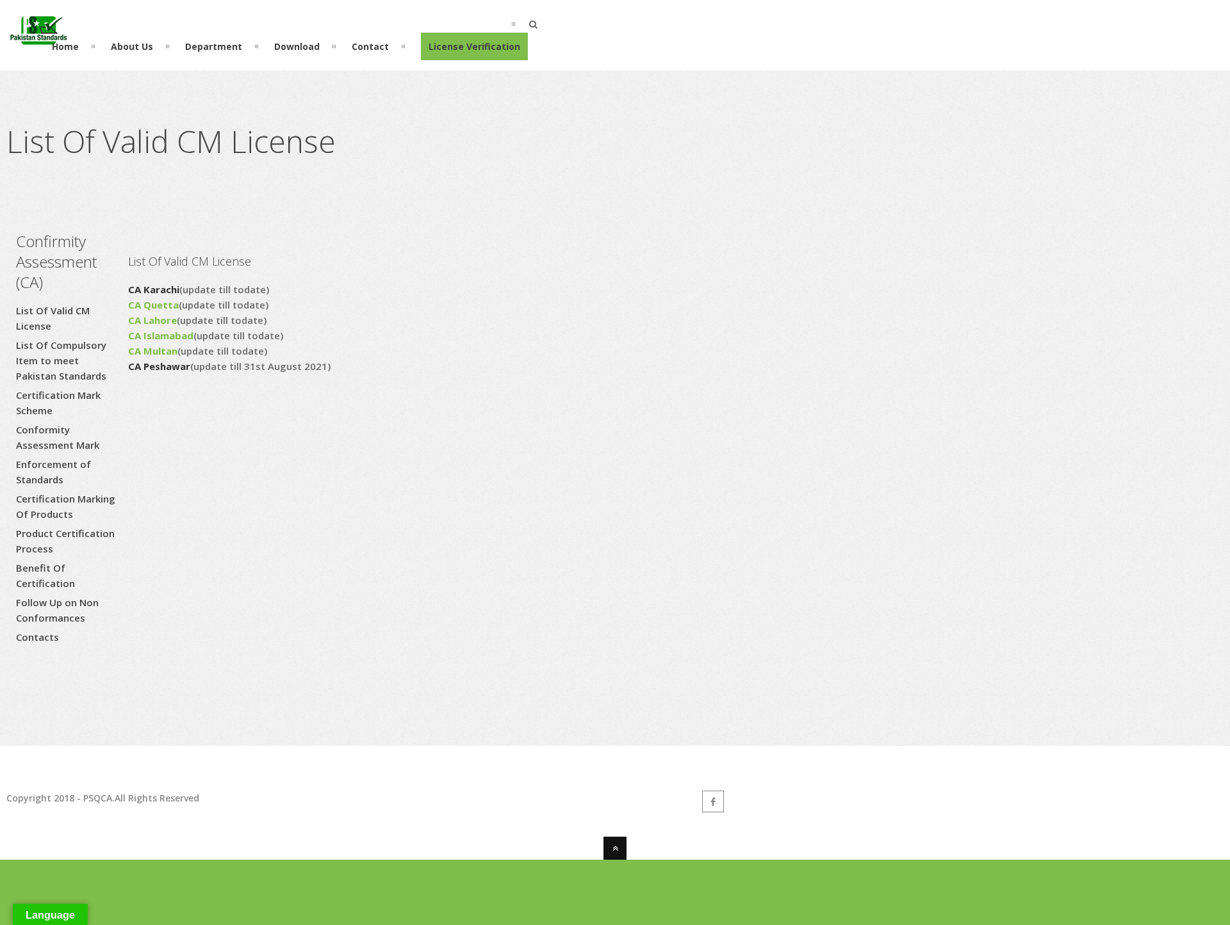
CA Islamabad (160, 335)
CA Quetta (153, 304)
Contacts (37, 637)
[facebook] (713, 801)
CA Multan (152, 350)
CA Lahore (152, 320)
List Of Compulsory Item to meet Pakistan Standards (61, 360)
